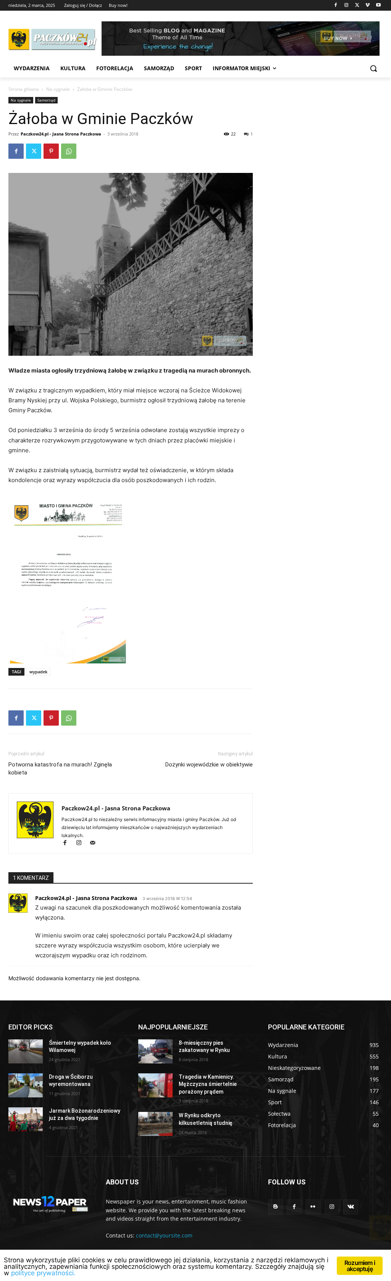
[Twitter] (357, 5)
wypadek (38, 671)
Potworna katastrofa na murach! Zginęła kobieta (60, 768)
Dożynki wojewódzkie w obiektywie (209, 764)
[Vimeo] (367, 5)
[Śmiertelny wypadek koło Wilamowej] (25, 1051)
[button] (373, 68)
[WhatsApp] (68, 151)
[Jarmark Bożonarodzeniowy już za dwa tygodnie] (25, 1119)
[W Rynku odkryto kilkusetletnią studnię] (155, 1124)
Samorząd (46, 100)
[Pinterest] (51, 151)
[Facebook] (335, 5)
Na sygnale (58, 89)
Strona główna (23, 89)
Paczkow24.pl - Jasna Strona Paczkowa (61, 134)
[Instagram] (346, 5)
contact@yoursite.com (164, 1235)
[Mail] (95, 843)
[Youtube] (378, 5)
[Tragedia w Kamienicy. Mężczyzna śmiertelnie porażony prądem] (155, 1085)
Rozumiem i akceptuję (359, 1266)
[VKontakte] (350, 1206)
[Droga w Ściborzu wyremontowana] (25, 1085)
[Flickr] (312, 1206)
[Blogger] (275, 1206)
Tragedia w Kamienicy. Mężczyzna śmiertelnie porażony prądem (208, 1084)
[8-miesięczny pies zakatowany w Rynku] (155, 1051)
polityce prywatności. (43, 1273)
